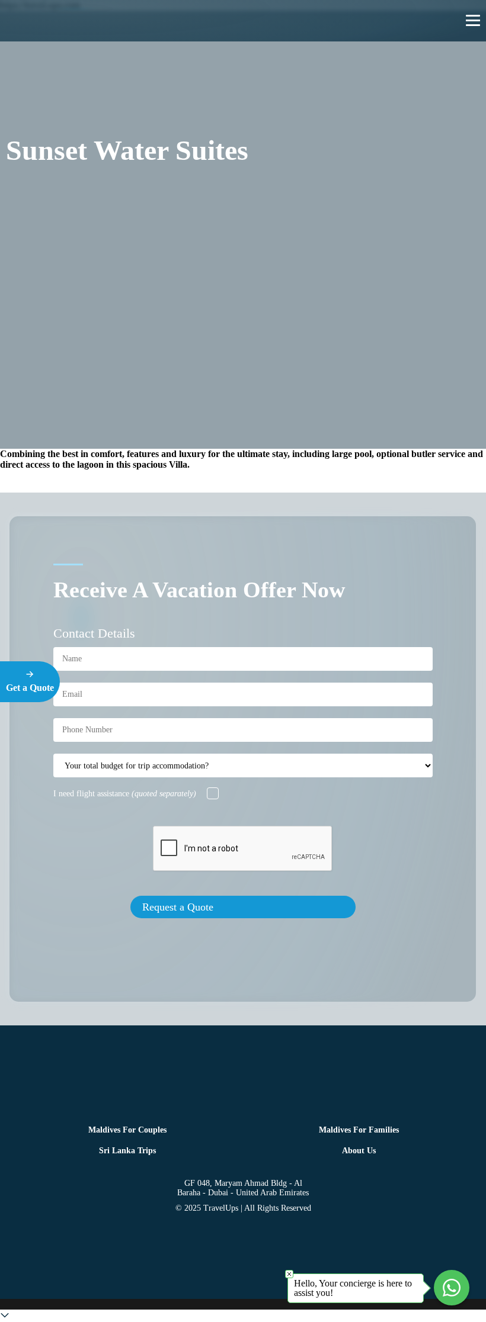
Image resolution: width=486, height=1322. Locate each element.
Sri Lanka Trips (127, 1150)
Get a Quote (30, 688)
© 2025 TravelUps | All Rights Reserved (243, 1208)
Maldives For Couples (127, 1129)
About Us (359, 1150)
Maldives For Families (359, 1129)
